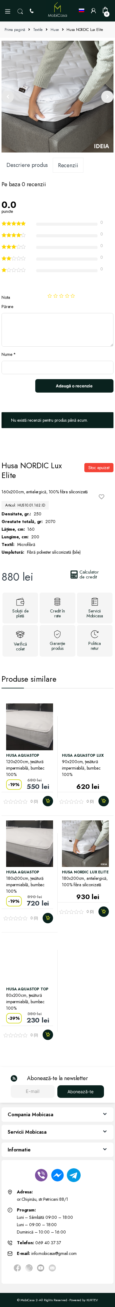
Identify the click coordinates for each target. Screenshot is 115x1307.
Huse (55, 29)
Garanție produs (57, 645)
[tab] (27, 164)
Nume (9, 354)
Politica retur (94, 645)
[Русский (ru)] (82, 10)
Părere (7, 306)
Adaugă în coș (47, 801)
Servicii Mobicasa (94, 613)
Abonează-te (80, 1091)
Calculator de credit (89, 574)
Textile (38, 29)
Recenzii (68, 165)
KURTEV (92, 1300)
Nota (6, 297)
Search (20, 12)
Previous (8, 97)
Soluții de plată (20, 613)
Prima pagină (15, 29)
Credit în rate (57, 613)
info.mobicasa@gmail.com (54, 1253)
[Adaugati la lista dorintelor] (103, 497)
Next (107, 97)
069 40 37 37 (48, 1243)
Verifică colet (20, 646)
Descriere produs (27, 165)
